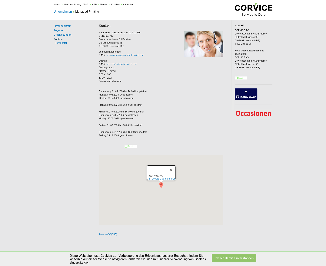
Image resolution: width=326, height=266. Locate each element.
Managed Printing (87, 11)
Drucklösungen (63, 34)
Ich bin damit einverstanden (234, 257)
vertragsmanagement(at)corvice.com (125, 55)
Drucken (115, 4)
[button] (161, 186)
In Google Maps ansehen (162, 178)
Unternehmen (63, 11)
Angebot (59, 30)
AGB (94, 4)
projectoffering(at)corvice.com (122, 64)
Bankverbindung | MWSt (76, 4)
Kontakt (57, 4)
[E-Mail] (131, 147)
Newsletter (61, 42)
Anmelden (128, 4)
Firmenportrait (62, 25)
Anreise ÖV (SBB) (108, 234)
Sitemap (104, 4)
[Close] (170, 169)
